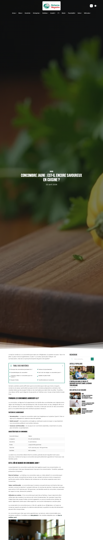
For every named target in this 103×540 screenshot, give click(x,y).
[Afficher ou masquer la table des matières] (46, 366)
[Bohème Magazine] (51, 5)
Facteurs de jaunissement (45, 369)
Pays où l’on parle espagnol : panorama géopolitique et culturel (87, 412)
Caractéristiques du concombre (19, 372)
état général (34, 515)
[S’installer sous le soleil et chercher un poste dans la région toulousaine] (82, 373)
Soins (51, 171)
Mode (83, 401)
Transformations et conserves (46, 380)
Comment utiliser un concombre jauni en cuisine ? (21, 376)
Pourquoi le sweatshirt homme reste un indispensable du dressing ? (88, 404)
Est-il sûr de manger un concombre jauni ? (49, 372)
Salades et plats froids (44, 375)
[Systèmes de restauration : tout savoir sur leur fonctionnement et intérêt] (75, 396)
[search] (91, 5)
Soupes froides (15, 380)
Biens (72, 367)
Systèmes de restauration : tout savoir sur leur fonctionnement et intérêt (87, 397)
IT (82, 393)
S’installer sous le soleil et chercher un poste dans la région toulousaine (81, 383)
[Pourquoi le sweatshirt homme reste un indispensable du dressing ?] (75, 403)
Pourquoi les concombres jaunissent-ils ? (21, 369)
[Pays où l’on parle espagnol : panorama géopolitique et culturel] (75, 411)
